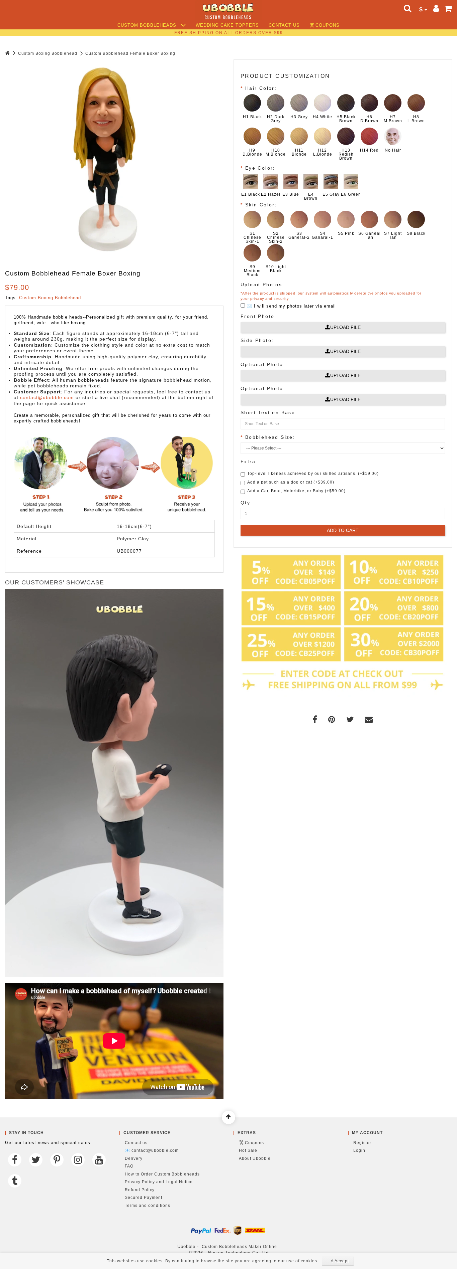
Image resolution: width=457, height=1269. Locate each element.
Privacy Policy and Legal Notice (159, 1182)
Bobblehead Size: (270, 437)
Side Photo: (257, 340)
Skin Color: (261, 204)
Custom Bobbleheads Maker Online (239, 1246)
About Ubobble (255, 1158)
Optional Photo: (263, 364)
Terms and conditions (147, 1205)
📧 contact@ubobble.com (152, 1150)
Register (362, 1142)
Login (359, 1150)
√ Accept (340, 1261)
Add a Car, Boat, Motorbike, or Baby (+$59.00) (296, 491)
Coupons (327, 25)
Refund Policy (140, 1190)
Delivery (134, 1158)
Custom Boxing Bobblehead (47, 53)
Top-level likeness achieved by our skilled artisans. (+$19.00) (313, 473)
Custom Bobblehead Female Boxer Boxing (130, 53)
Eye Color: (260, 168)
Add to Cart (343, 530)
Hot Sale (248, 1150)
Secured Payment (143, 1197)
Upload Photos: (262, 284)
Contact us (284, 25)
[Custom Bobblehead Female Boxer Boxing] (105, 159)
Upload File (345, 327)
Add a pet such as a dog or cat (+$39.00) (290, 482)
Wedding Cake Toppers (227, 25)
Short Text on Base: (269, 412)
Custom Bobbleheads (147, 25)
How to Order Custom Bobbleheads (162, 1174)
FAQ (129, 1166)
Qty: (247, 502)
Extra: (249, 461)
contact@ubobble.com (47, 397)
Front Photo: (259, 316)
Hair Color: (261, 88)
